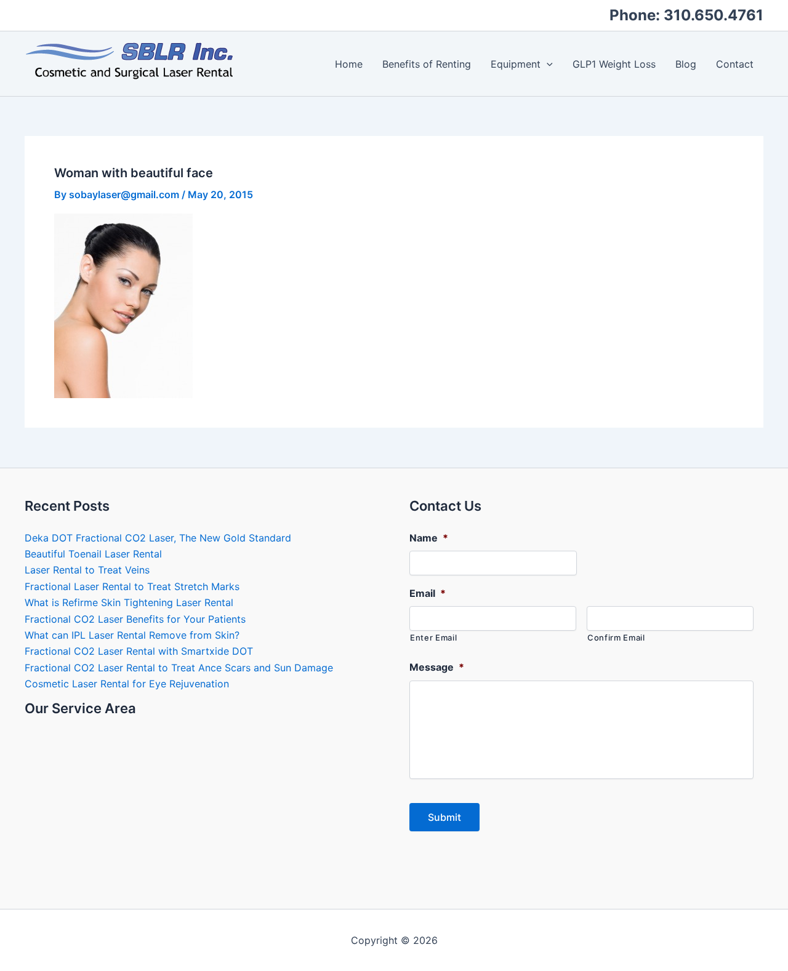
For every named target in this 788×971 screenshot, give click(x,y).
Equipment (516, 64)
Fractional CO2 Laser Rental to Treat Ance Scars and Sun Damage (179, 667)
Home (349, 64)
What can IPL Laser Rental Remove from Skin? (132, 635)
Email (427, 593)
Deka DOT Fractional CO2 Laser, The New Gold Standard (158, 538)
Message (436, 667)
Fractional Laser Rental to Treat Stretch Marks (132, 586)
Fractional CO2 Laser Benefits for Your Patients (135, 619)
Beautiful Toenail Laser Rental (93, 554)
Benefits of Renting (426, 64)
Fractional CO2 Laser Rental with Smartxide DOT (139, 651)
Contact (735, 64)
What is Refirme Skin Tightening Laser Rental (129, 602)
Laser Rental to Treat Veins (87, 570)
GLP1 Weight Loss (614, 64)
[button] (547, 64)
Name (428, 538)
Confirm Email (616, 637)
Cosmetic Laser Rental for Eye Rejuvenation (127, 683)
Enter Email (433, 637)
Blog (685, 64)
